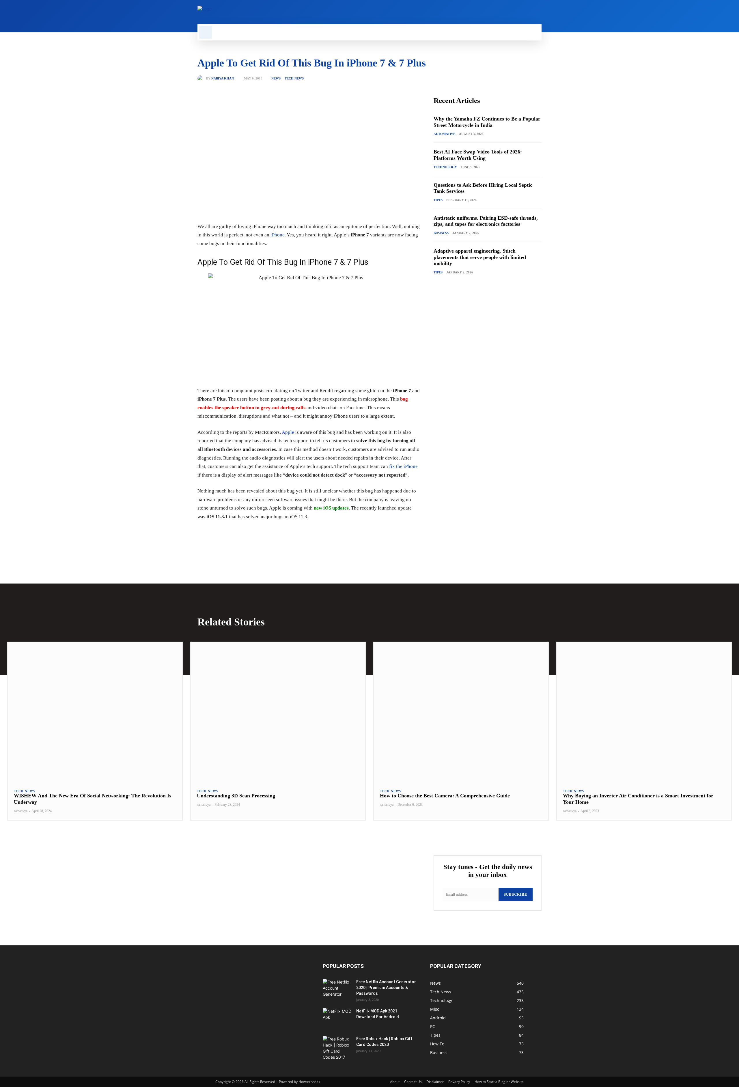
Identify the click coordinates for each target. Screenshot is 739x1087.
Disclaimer (435, 1081)
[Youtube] (538, 12)
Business (441, 233)
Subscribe (515, 894)
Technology (445, 167)
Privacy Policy (459, 1081)
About (395, 1081)
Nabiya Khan (222, 78)
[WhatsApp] (277, 534)
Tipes (438, 200)
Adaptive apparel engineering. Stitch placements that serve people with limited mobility (480, 257)
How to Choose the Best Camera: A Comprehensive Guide (445, 796)
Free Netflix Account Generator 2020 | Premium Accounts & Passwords (386, 987)
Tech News (294, 78)
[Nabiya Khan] (201, 78)
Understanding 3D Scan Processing (236, 796)
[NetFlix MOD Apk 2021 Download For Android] (337, 1018)
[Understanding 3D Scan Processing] (278, 712)
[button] (205, 32)
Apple (288, 432)
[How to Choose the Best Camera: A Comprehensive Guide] (461, 712)
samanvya (20, 811)
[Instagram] (508, 12)
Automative (444, 134)
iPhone (277, 235)
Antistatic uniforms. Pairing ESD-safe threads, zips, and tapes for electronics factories (486, 221)
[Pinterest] (264, 534)
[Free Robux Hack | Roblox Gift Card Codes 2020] (337, 1048)
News (276, 78)
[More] (291, 534)
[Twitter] (528, 12)
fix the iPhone (403, 466)
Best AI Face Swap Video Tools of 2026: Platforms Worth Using (478, 155)
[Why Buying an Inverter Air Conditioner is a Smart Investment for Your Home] (644, 712)
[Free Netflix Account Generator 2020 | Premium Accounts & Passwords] (337, 989)
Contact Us (413, 1081)
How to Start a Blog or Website (499, 1081)
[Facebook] (498, 12)
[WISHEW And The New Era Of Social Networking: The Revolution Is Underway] (95, 712)
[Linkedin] (518, 12)
